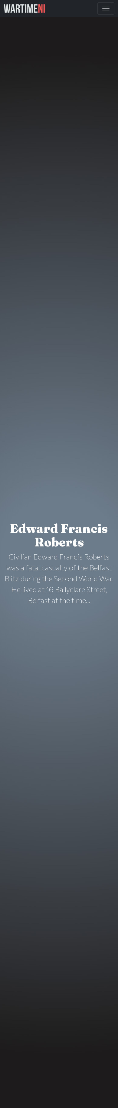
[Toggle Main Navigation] (105, 8)
